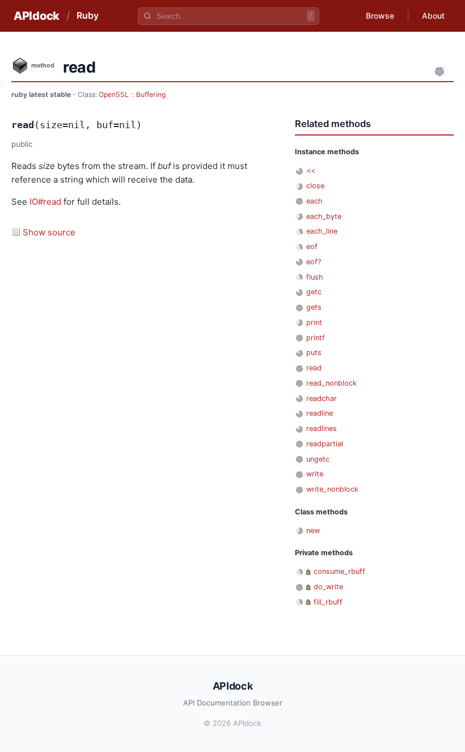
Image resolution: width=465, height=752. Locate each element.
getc (314, 292)
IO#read (45, 201)
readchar (321, 398)
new (313, 530)
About (433, 15)
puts (314, 352)
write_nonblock (332, 489)
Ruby (88, 15)
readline (319, 413)
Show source (49, 232)
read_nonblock (331, 383)
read (314, 368)
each (314, 201)
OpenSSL (114, 94)
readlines (321, 428)
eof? (313, 261)
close (315, 185)
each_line (321, 231)
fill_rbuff (328, 602)
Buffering (151, 94)
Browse (380, 15)
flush (314, 277)
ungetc (317, 459)
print (314, 322)
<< (310, 170)
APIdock (37, 16)
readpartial (324, 444)
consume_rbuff (339, 571)
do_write (328, 586)
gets (314, 307)
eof (312, 246)
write (314, 474)
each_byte (323, 216)
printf (315, 337)
